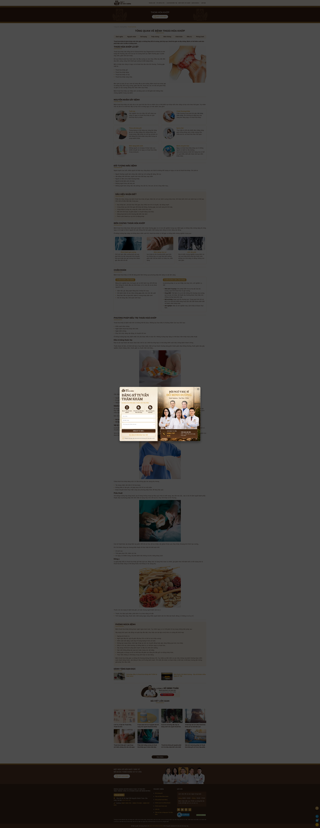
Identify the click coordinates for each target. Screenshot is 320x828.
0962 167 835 (171, 434)
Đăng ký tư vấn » (138, 431)
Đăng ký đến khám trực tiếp (139, 435)
